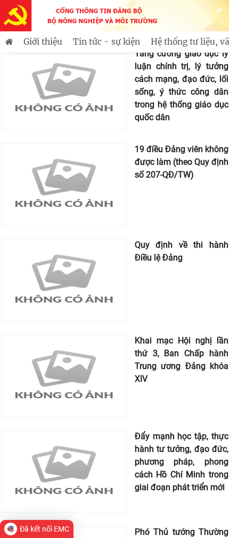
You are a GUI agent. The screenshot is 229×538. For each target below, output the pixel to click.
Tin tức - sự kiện (106, 42)
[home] (9, 42)
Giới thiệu (42, 42)
